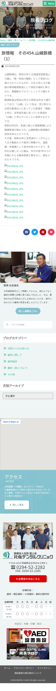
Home (3, 40)
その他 (11, 374)
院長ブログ (42, 20)
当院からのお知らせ (18, 348)
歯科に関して (15, 354)
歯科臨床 (12, 361)
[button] (49, 3)
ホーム (7, 667)
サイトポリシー (44, 667)
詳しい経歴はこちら (28, 311)
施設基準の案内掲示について (28, 672)
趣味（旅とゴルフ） (17, 40)
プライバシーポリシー (23, 667)
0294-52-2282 (30, 567)
